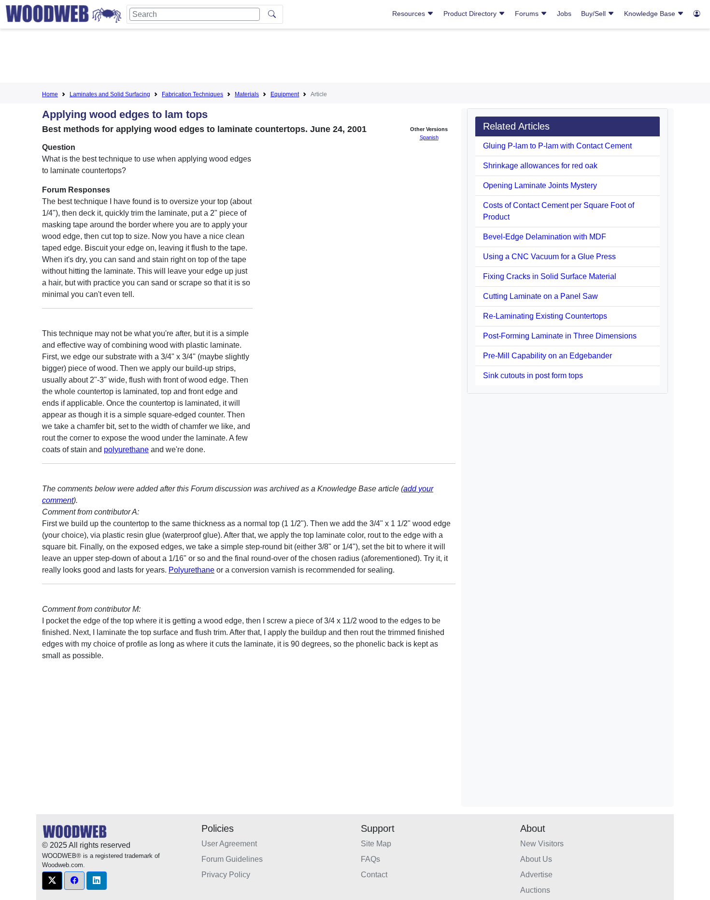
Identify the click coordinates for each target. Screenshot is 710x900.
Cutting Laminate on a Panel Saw (540, 296)
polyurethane (126, 449)
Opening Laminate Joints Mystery (540, 185)
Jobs (564, 13)
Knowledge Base (650, 13)
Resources (409, 13)
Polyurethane (191, 570)
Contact (374, 874)
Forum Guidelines (232, 859)
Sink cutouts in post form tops (533, 375)
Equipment (284, 94)
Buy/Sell (594, 13)
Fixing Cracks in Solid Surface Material (549, 276)
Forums (527, 13)
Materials (247, 94)
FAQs (370, 859)
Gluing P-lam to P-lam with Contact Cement (557, 146)
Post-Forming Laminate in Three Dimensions (560, 336)
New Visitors (542, 844)
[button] (52, 880)
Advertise (536, 874)
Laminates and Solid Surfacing (110, 94)
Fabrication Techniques (192, 94)
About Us (536, 859)
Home (50, 94)
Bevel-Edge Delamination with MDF (544, 237)
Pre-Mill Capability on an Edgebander (547, 356)
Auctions (535, 890)
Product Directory (470, 13)
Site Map (376, 844)
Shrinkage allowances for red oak (540, 166)
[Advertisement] (355, 57)
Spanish (429, 137)
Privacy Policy (225, 874)
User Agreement (229, 844)
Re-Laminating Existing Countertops (545, 316)
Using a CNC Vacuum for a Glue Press (549, 256)
